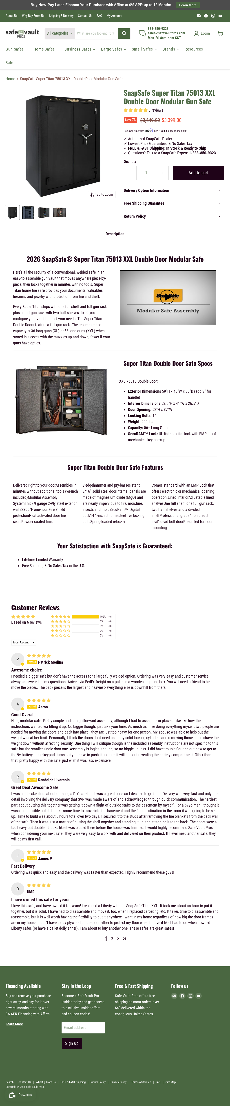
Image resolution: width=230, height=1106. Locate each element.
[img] (39, 655)
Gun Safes (15, 49)
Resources (194, 49)
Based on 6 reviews (26, 622)
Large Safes (112, 49)
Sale (9, 62)
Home (10, 79)
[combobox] (96, 33)
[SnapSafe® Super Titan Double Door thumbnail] (12, 212)
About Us (12, 16)
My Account (114, 16)
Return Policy (98, 1082)
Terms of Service (141, 1082)
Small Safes (143, 49)
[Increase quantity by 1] (162, 173)
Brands (169, 49)
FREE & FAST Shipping (73, 1082)
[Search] (124, 33)
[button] (136, 110)
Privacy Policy (118, 1082)
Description (115, 233)
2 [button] (112, 938)
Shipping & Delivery (61, 16)
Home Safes (44, 49)
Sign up (72, 1043)
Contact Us (85, 16)
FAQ (99, 16)
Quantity (130, 162)
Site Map (171, 1082)
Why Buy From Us (33, 16)
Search (9, 1082)
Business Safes (78, 49)
